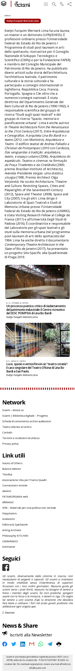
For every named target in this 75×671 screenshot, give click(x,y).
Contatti (7, 432)
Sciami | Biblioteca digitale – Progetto (25, 415)
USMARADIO (10, 541)
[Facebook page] (37, 567)
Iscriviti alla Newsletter (31, 635)
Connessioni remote (14, 485)
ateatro (6, 491)
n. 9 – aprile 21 (12, 361)
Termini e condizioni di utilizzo (20, 438)
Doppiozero (9, 513)
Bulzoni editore (11, 468)
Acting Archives (11, 530)
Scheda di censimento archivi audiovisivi (26, 421)
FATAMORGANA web (15, 496)
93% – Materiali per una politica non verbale (29, 507)
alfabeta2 (8, 502)
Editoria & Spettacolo (15, 524)
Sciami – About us (13, 410)
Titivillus (7, 474)
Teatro (25, 303)
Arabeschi (8, 519)
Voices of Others (12, 463)
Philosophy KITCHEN (15, 535)
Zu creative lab (29, 660)
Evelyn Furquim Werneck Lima (22, 317)
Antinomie (8, 546)
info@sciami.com (37, 667)
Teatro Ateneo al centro (17, 427)
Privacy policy (10, 443)
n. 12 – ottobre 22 (13, 303)
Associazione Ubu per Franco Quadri (24, 480)
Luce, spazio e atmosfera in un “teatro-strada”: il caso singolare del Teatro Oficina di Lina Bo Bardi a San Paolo (37, 367)
